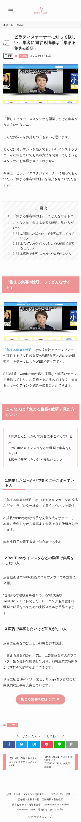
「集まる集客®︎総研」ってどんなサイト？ (43, 216)
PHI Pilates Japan (26, 809)
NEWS (23, 56)
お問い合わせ (13, 794)
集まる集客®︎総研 (19, 350)
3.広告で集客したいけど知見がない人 (45, 253)
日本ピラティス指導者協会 (26, 804)
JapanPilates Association (56, 804)
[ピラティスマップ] (40, 11)
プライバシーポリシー (63, 794)
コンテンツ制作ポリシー (36, 794)
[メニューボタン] (11, 11)
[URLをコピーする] (72, 744)
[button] (9, 744)
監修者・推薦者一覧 (28, 799)
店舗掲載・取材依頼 (52, 799)
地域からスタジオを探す (51, 809)
